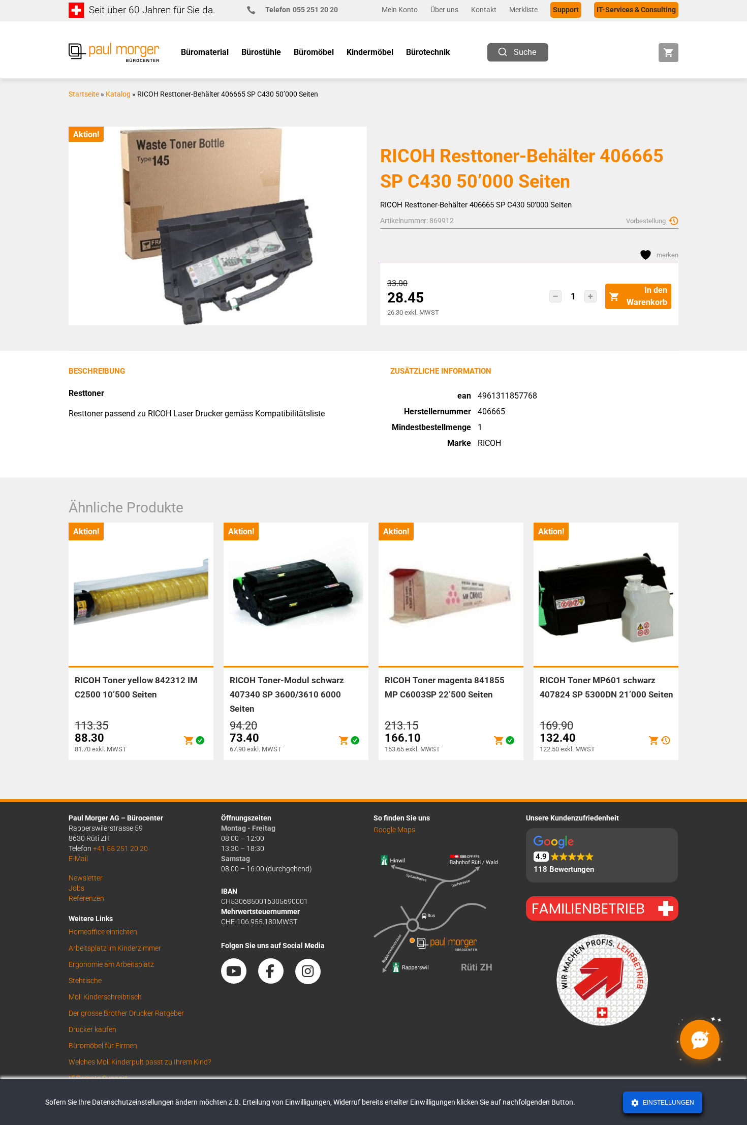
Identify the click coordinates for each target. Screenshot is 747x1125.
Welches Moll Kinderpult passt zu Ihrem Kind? (140, 1062)
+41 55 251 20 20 (120, 848)
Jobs (76, 888)
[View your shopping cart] (668, 52)
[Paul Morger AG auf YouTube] (239, 980)
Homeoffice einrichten (103, 932)
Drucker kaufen (92, 1029)
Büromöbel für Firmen (103, 1046)
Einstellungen (667, 1102)
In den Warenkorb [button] (647, 296)
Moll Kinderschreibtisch (105, 997)
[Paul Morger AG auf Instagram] (313, 980)
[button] (555, 296)
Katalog (118, 94)
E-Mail (78, 859)
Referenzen (86, 898)
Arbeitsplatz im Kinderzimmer (115, 948)
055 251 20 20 (301, 10)
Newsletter (86, 878)
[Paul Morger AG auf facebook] (276, 980)
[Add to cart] (188, 740)
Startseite (84, 94)
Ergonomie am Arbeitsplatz (111, 964)
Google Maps (394, 830)
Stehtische (85, 981)
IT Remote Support (98, 1078)
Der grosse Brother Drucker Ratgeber (126, 1013)
